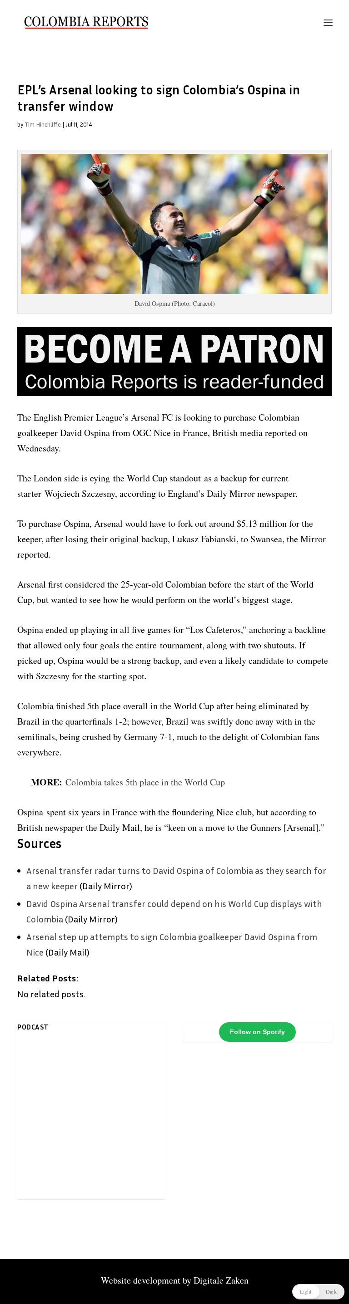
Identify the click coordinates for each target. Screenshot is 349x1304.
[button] (318, 1291)
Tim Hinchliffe (43, 124)
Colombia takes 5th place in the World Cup (145, 782)
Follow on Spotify (257, 1031)
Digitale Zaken (221, 1280)
